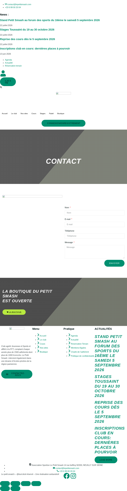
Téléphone (69, 231)
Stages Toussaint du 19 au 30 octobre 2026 (27, 29)
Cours (34, 113)
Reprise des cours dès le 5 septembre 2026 (27, 39)
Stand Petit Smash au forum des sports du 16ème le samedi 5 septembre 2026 (50, 20)
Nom (67, 207)
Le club (14, 113)
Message (69, 242)
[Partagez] (26, 483)
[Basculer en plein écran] (15, 483)
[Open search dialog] (1, 87)
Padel (51, 113)
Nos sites (24, 113)
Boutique (60, 113)
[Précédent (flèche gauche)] (5, 488)
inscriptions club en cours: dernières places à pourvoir (35, 48)
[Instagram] (73, 476)
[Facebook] (67, 476)
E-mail (68, 219)
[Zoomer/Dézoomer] (5, 483)
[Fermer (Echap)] (36, 483)
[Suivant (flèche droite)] (15, 488)
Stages (42, 113)
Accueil (4, 113)
